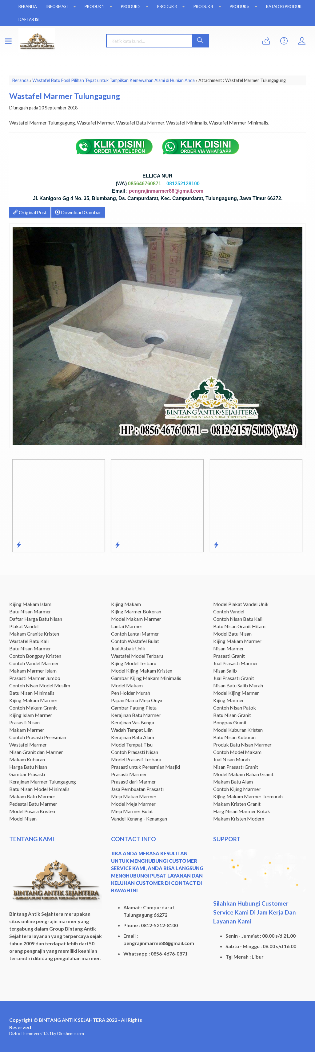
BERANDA (27, 6)
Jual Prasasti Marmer (235, 663)
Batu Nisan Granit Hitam (239, 626)
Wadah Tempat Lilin (132, 730)
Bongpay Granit (230, 722)
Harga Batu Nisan (28, 767)
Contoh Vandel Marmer (34, 663)
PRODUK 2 (130, 6)
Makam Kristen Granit (237, 804)
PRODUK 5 (239, 6)
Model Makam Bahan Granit (243, 774)
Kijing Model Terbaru (133, 663)
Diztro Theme (21, 1033)
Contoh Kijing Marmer (237, 789)
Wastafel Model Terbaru (137, 656)
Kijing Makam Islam (30, 604)
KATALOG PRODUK (283, 6)
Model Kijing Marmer (236, 693)
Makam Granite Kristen (34, 634)
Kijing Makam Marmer (33, 700)
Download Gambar (80, 212)
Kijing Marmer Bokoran (136, 611)
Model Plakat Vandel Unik (241, 604)
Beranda (20, 80)
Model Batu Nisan (232, 634)
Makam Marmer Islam (33, 670)
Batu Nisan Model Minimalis (39, 789)
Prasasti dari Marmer (133, 781)
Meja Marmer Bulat (132, 811)
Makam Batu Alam (233, 781)
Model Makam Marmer (136, 619)
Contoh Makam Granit (33, 707)
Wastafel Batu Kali (29, 641)
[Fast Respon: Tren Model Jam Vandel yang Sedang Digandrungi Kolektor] (18, 544)
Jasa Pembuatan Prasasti (137, 789)
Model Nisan (23, 818)
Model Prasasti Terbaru (136, 759)
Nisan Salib (225, 670)
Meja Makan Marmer (134, 796)
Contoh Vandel (228, 611)
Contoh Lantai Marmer (135, 634)
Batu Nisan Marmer (30, 611)
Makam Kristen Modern (238, 818)
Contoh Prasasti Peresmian (37, 737)
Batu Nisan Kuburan (234, 737)
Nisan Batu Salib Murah (238, 685)
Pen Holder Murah (130, 693)
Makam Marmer (26, 730)
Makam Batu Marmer (32, 796)
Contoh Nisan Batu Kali (237, 619)
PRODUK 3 (167, 6)
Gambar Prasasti (27, 774)
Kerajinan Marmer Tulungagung (42, 781)
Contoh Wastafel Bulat (135, 641)
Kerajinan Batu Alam (132, 737)
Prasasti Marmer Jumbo (34, 678)
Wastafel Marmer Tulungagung (64, 95)
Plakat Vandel (23, 626)
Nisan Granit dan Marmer (36, 752)
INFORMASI (57, 6)
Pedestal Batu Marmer (33, 804)
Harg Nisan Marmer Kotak (241, 811)
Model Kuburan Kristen (238, 730)
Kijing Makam (126, 604)
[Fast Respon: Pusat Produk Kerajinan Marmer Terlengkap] (216, 544)
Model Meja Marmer (133, 804)
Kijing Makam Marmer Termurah (248, 796)
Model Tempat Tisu (132, 744)
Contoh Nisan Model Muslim (39, 685)
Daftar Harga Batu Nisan (35, 619)
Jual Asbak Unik (128, 648)
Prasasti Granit (229, 656)
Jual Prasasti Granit (233, 678)
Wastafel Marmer (28, 744)
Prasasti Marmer (129, 774)
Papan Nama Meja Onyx (136, 700)
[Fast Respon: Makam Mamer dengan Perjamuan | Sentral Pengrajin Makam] (117, 544)
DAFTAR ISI (28, 19)
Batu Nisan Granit (232, 715)
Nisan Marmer (228, 648)
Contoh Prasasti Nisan (134, 752)
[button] (200, 41)
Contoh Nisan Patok (234, 707)
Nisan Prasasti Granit (235, 767)
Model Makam (127, 685)
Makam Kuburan (27, 759)
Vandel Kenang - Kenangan (139, 818)
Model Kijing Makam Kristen (141, 670)
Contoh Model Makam (237, 752)
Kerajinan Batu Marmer (136, 715)
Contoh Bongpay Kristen (35, 656)
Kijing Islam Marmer (30, 715)
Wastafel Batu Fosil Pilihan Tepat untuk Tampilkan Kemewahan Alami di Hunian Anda (113, 80)
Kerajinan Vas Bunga (132, 722)
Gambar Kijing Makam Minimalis (146, 678)
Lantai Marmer (126, 626)
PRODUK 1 (94, 6)
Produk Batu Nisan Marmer (242, 744)
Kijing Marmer (228, 700)
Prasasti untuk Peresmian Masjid (145, 767)
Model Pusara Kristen (32, 811)
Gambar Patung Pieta (134, 707)
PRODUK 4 (203, 6)
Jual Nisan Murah (231, 759)
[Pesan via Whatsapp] (266, 41)
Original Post (32, 212)
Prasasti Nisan (24, 722)
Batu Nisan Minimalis (31, 693)
